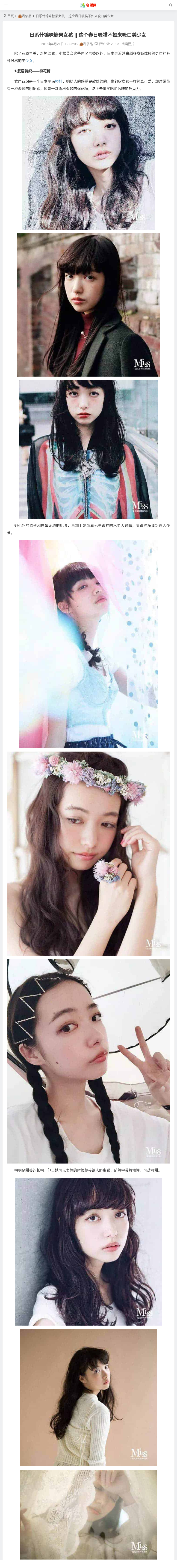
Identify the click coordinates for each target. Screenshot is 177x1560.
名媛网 (91, 5)
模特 (58, 81)
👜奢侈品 (25, 16)
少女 (29, 61)
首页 (10, 16)
